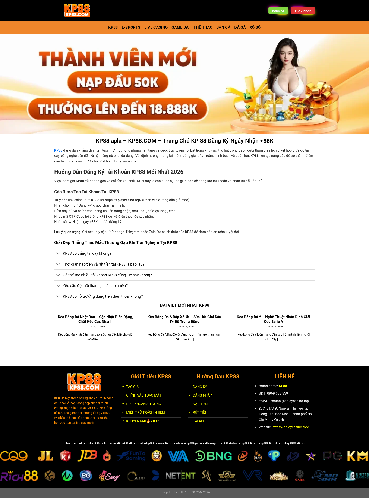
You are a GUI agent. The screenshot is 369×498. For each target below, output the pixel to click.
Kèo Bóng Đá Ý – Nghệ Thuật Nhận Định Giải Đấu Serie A (273, 319)
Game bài (180, 27)
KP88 (283, 386)
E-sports (131, 27)
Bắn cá (223, 27)
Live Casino (156, 27)
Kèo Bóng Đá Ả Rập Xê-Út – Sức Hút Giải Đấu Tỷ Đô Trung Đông (184, 319)
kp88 (113, 27)
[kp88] (77, 10)
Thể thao (202, 27)
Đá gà (240, 27)
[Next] (315, 334)
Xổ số (255, 27)
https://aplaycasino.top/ (123, 200)
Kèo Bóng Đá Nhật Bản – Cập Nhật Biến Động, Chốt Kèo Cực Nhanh (95, 319)
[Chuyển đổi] (58, 254)
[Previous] (53, 334)
